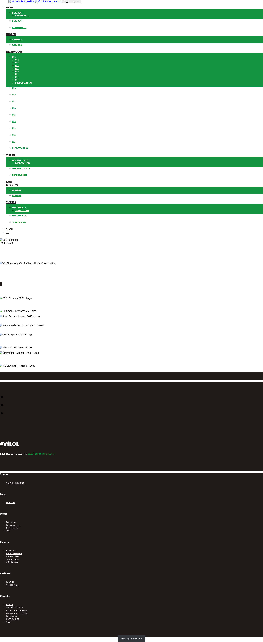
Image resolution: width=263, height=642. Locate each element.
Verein (9, 604)
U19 (14, 57)
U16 (17, 65)
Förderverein (22, 163)
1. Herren (17, 39)
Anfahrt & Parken (15, 482)
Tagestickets (22, 210)
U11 (16, 80)
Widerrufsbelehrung (17, 613)
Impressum (11, 616)
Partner (16, 190)
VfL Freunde (12, 584)
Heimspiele (11, 550)
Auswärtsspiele (14, 553)
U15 (17, 68)
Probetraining (23, 83)
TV (7, 531)
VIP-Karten (12, 562)
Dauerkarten (19, 207)
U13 (17, 74)
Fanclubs (10, 502)
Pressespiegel (22, 15)
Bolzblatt (18, 12)
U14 (17, 71)
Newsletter (12, 528)
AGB (8, 621)
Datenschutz (12, 619)
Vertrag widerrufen (131, 638)
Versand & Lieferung (16, 610)
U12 (17, 77)
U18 (17, 59)
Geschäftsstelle (21, 160)
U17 (16, 62)
